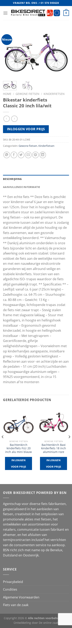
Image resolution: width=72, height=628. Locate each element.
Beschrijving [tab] (12, 179)
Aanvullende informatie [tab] (21, 187)
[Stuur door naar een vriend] (28, 155)
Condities (10, 589)
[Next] (62, 53)
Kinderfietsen (54, 94)
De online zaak (48, 623)
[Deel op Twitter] (21, 155)
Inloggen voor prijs (26, 129)
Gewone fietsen (27, 94)
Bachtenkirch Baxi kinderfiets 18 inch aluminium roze (53, 448)
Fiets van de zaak (15, 605)
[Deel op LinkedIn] (42, 155)
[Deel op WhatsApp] (6, 155)
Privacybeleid (13, 582)
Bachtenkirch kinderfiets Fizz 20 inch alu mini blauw (18, 448)
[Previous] (9, 53)
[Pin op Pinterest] (35, 155)
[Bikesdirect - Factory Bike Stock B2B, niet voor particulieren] (35, 13)
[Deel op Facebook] (14, 155)
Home (7, 94)
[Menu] (5, 13)
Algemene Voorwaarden (21, 597)
